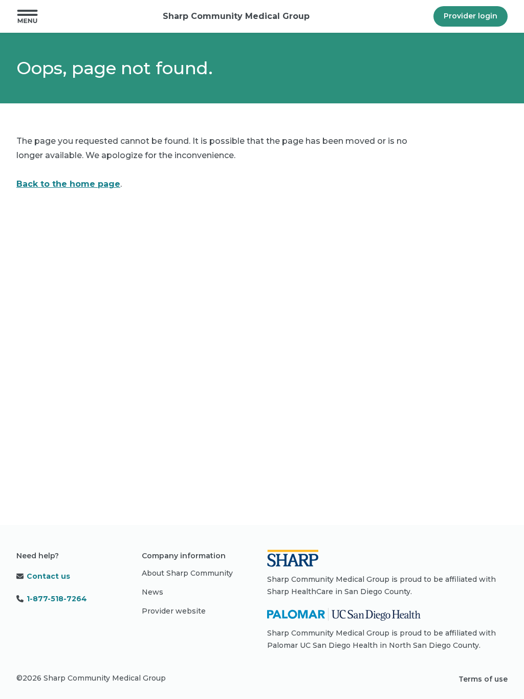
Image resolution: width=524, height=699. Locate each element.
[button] (27, 16)
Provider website (174, 611)
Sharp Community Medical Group (236, 16)
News (152, 592)
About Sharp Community (187, 573)
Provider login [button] (470, 15)
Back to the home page (68, 184)
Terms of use (483, 679)
